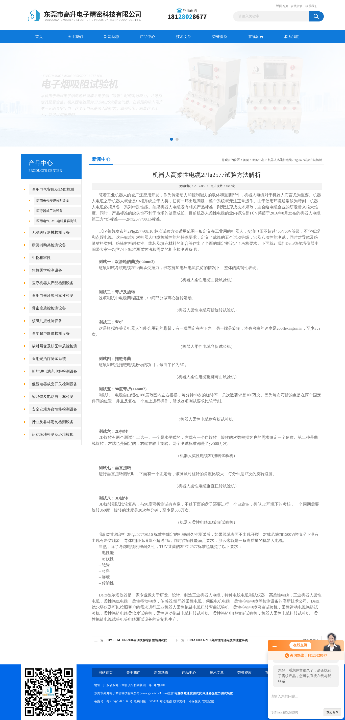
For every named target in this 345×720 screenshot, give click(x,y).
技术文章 (183, 37)
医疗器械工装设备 (49, 211)
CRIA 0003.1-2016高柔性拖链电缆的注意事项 (217, 640)
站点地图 (166, 701)
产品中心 (147, 37)
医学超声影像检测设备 (51, 333)
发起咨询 (332, 712)
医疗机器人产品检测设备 (52, 283)
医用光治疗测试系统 (49, 359)
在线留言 (297, 6)
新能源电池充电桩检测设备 (54, 371)
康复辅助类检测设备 (49, 245)
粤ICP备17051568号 (119, 701)
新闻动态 (111, 37)
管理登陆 (208, 701)
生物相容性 (41, 258)
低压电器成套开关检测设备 (54, 384)
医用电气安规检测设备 (52, 201)
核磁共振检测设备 (47, 321)
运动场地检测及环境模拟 (52, 435)
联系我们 (311, 6)
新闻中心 (258, 160)
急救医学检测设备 (47, 270)
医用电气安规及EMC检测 (53, 189)
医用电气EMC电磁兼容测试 (56, 221)
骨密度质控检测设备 (49, 308)
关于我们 (75, 37)
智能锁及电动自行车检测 (52, 397)
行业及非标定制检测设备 (52, 422)
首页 (39, 37)
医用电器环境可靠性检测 (52, 296)
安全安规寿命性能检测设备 (54, 409)
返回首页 (282, 6)
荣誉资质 (219, 37)
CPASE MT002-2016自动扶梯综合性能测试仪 (137, 640)
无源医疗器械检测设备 (51, 232)
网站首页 (105, 673)
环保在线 (194, 701)
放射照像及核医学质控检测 (54, 346)
